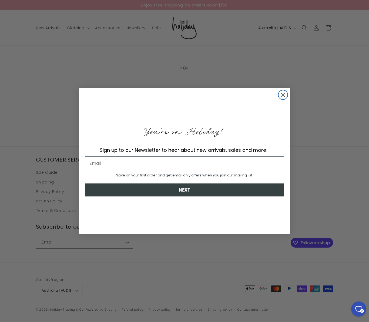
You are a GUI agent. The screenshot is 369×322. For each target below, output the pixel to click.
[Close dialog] (283, 95)
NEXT (184, 190)
